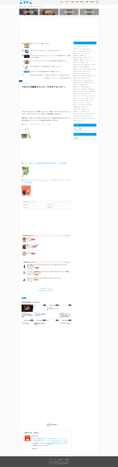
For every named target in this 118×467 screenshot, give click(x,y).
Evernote (87, 49)
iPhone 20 (78, 73)
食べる (25, 6)
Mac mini (85, 84)
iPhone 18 (78, 71)
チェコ (77, 53)
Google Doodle (79, 113)
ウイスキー (89, 57)
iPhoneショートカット (80, 69)
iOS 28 (77, 62)
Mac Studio (86, 86)
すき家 (77, 93)
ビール (77, 46)
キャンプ (90, 100)
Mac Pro (78, 86)
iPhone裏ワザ (79, 64)
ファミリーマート (80, 98)
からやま (85, 91)
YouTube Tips (79, 116)
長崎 (83, 60)
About (50, 459)
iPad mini (86, 78)
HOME (21, 6)
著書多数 (47, 445)
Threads (88, 116)
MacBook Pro (90, 82)
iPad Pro (93, 75)
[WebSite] (35, 448)
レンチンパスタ (86, 102)
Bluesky (77, 118)
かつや (77, 91)
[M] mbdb (65, 463)
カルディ (86, 107)
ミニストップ (90, 60)
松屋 (85, 89)
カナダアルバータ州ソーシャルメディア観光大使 (45, 442)
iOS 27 (84, 75)
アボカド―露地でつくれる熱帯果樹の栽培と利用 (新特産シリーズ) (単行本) (44, 163)
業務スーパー (78, 111)
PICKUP (85, 62)
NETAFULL (57, 462)
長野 (77, 55)
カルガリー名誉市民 (63, 442)
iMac (77, 84)
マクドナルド (86, 93)
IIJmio (92, 118)
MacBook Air (79, 82)
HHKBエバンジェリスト (45, 440)
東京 (77, 60)
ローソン (90, 98)
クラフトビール (88, 51)
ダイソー (78, 109)
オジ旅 (55, 443)
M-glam (60, 463)
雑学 (88, 66)
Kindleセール (79, 66)
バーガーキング (79, 95)
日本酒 (83, 55)
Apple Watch (79, 80)
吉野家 (92, 91)
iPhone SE (86, 73)
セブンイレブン (90, 95)
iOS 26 (77, 75)
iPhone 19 (87, 71)
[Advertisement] (46, 29)
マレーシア (78, 51)
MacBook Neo (79, 57)
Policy (55, 459)
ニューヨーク (86, 53)
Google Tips (90, 113)
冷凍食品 (78, 107)
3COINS (86, 109)
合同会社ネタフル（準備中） (64, 459)
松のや (92, 89)
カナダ (85, 46)
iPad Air (78, 78)
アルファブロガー (47, 438)
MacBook (89, 80)
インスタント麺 (88, 104)
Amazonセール (90, 64)
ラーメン (78, 104)
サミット (86, 111)
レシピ (77, 102)
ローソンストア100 (80, 100)
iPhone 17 (92, 69)
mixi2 (85, 118)
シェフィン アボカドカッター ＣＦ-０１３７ (36, 124)
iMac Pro (77, 89)
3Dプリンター (79, 120)
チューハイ (78, 49)
